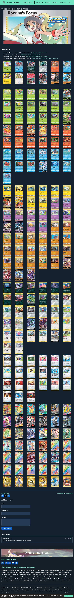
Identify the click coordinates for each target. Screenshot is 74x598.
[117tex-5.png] (55, 336)
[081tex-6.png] (19, 263)
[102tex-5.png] (31, 78)
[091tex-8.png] (43, 66)
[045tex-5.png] (19, 191)
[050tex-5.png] (7, 203)
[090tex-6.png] (19, 288)
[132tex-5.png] (67, 373)
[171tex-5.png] (67, 457)
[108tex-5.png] (19, 324)
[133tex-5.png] (7, 385)
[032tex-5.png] (19, 154)
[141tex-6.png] (31, 397)
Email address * (5, 510)
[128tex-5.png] (19, 373)
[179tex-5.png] (19, 482)
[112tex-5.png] (67, 324)
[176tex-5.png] (55, 470)
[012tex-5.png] (67, 106)
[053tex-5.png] (43, 203)
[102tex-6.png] (19, 312)
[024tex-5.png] (67, 130)
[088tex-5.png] (7, 66)
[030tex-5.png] (67, 142)
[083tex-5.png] (43, 263)
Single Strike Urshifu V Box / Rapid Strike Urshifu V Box (45, 58)
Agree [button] (68, 595)
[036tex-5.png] (67, 154)
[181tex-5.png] (43, 482)
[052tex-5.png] (31, 203)
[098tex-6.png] (43, 300)
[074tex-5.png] (7, 251)
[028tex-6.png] (43, 142)
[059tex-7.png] (43, 215)
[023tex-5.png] (55, 130)
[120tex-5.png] (19, 348)
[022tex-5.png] (43, 130)
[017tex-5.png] (55, 118)
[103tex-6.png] (31, 312)
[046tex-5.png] (31, 191)
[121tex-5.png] (7, 361)
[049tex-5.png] (67, 191)
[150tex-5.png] (31, 422)
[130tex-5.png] (43, 373)
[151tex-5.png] (43, 422)
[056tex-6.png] (7, 215)
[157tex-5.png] (43, 434)
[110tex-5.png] (43, 324)
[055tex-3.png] (67, 203)
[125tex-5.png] (55, 361)
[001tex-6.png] (7, 94)
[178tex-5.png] (7, 482)
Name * (3, 503)
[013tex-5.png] (7, 118)
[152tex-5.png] (55, 422)
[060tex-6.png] (55, 215)
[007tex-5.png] (7, 106)
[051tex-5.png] (19, 203)
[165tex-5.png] (67, 445)
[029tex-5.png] (55, 142)
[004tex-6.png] (43, 94)
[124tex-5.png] (43, 361)
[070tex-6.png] (31, 239)
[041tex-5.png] (55, 166)
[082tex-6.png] (31, 263)
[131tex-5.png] (55, 373)
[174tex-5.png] (31, 470)
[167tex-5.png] (19, 457)
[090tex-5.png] (31, 66)
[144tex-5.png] (31, 409)
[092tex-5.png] (55, 66)
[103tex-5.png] (43, 78)
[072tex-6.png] (55, 239)
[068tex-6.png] (7, 239)
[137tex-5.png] (55, 385)
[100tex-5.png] (67, 300)
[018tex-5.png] (67, 118)
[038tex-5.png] (19, 166)
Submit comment (7, 528)
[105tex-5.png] (55, 312)
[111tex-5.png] (55, 324)
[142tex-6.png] (7, 409)
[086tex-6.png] (7, 275)
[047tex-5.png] (43, 191)
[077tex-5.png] (43, 251)
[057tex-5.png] (19, 215)
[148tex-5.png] (7, 422)
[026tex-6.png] (19, 142)
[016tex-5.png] (43, 118)
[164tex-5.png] (55, 445)
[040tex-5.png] (43, 166)
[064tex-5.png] (31, 227)
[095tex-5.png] (19, 78)
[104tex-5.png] (43, 312)
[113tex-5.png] (7, 336)
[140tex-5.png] (19, 397)
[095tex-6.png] (7, 300)
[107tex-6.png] (7, 324)
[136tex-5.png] (43, 385)
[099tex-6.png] (55, 300)
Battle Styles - (31, 54)
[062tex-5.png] (7, 227)
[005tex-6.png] (55, 94)
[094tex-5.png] (7, 78)
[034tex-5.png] (43, 154)
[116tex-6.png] (43, 336)
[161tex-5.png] (19, 445)
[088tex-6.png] (31, 275)
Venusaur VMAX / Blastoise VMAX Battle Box (37, 56)
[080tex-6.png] (7, 263)
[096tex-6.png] (19, 300)
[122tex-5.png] (19, 361)
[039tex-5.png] (31, 166)
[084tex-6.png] (55, 263)
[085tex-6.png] (67, 263)
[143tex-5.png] (19, 409)
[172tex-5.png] (7, 470)
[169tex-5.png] (43, 457)
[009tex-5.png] (31, 106)
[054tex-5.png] (55, 203)
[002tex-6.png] (19, 94)
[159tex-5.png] (67, 434)
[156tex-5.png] (31, 434)
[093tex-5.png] (67, 66)
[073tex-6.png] (67, 239)
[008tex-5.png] (19, 106)
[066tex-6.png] (55, 227)
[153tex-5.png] (67, 422)
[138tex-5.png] (67, 385)
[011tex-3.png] (55, 106)
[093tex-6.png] (55, 288)
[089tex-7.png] (19, 66)
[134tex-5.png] (19, 385)
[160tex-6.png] (7, 445)
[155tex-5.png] (19, 434)
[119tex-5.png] (7, 348)
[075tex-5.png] (19, 251)
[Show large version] (37, 27)
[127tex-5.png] (7, 373)
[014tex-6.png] (19, 118)
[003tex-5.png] (31, 94)
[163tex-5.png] (43, 445)
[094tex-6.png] (67, 288)
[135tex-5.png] (31, 385)
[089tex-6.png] (7, 288)
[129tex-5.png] (31, 373)
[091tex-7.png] (31, 288)
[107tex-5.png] (67, 78)
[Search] (69, 2)
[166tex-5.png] (7, 457)
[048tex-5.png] (55, 191)
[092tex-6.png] (43, 288)
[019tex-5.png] (7, 130)
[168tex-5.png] (31, 457)
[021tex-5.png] (31, 130)
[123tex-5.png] (31, 361)
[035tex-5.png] (55, 154)
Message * (4, 517)
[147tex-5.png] (67, 409)
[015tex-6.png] (31, 118)
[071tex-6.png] (43, 239)
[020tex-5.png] (19, 130)
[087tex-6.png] (19, 275)
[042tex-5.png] (67, 166)
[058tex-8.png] (31, 215)
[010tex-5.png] (43, 106)
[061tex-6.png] (67, 215)
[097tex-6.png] (31, 300)
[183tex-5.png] (67, 482)
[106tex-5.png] (55, 78)
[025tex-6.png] (7, 142)
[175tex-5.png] (43, 470)
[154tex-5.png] (7, 434)
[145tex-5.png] (43, 409)
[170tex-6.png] (55, 457)
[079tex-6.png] (67, 251)
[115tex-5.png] (31, 336)
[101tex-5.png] (7, 312)
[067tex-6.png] (67, 227)
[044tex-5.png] (7, 191)
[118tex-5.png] (67, 336)
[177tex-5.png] (67, 470)
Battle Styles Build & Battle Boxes (38, 53)
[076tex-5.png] (31, 251)
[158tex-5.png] (55, 434)
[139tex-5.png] (7, 397)
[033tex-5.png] (31, 154)
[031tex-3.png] (7, 154)
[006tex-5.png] (67, 94)
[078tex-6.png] (55, 251)
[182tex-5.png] (55, 482)
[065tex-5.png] (43, 227)
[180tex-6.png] (31, 482)
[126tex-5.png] (67, 361)
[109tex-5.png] (31, 324)
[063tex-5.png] (19, 227)
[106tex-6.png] (67, 312)
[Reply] (70, 538)
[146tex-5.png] (55, 409)
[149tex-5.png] (19, 422)
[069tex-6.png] (19, 239)
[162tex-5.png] (31, 445)
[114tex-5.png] (19, 336)
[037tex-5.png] (7, 166)
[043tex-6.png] (7, 178)
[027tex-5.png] (31, 142)
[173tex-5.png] (19, 470)
